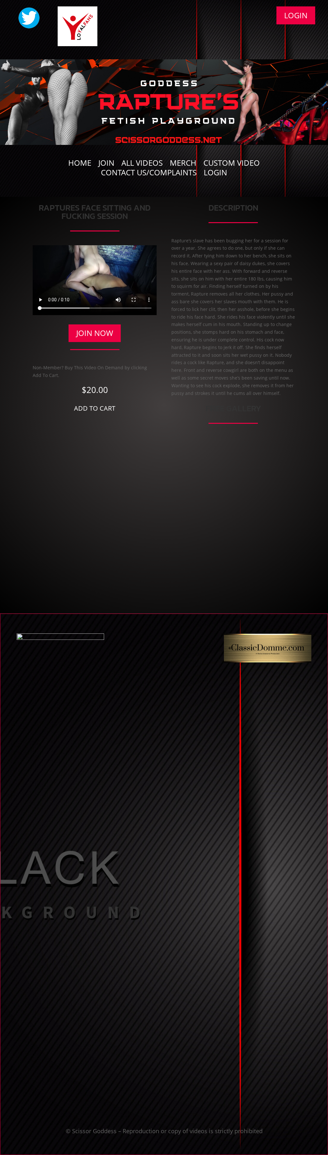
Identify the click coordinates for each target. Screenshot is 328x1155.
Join (106, 164)
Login (296, 15)
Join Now (94, 333)
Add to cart (94, 408)
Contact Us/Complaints (149, 173)
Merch (183, 164)
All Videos (142, 164)
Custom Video (231, 164)
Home (79, 164)
